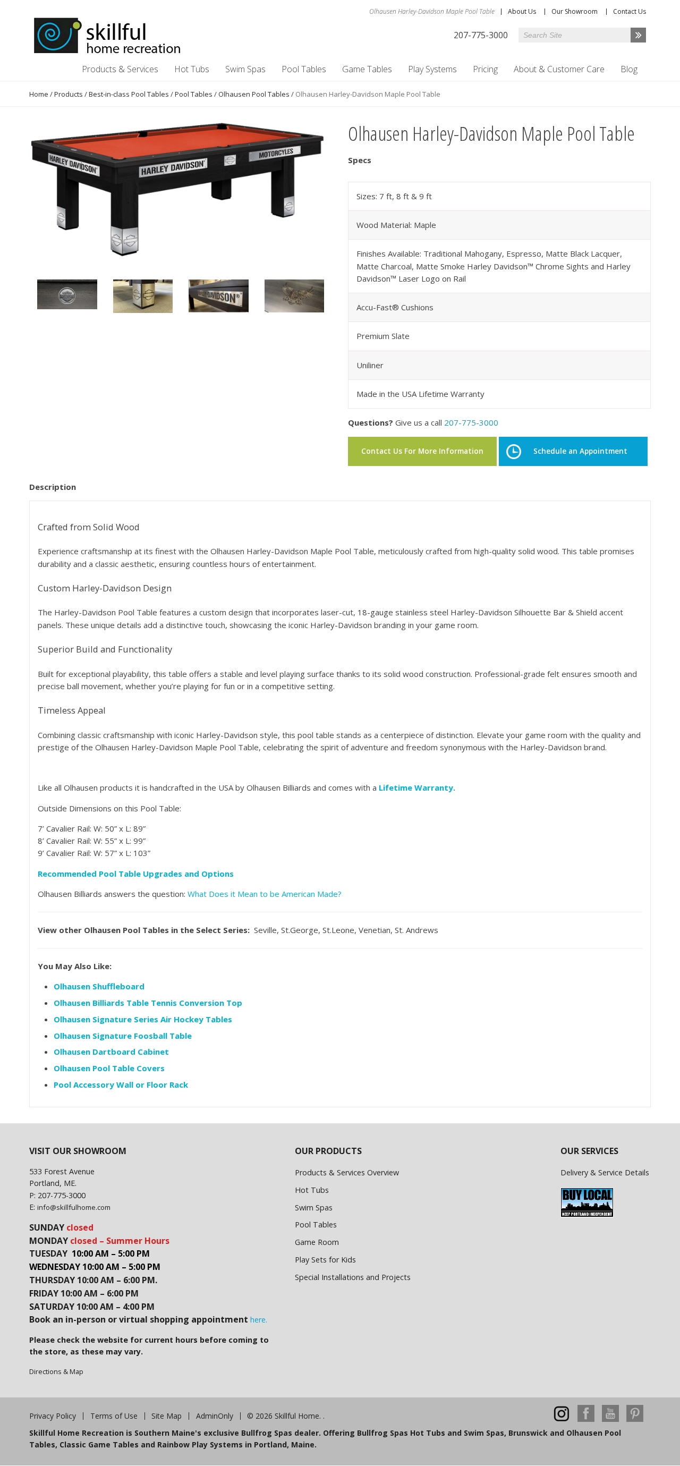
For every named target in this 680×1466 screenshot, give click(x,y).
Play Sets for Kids (325, 1260)
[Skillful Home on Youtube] (610, 1419)
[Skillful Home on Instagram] (561, 1419)
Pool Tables (304, 69)
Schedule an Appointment (580, 451)
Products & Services (120, 69)
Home (38, 94)
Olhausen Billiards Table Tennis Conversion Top (149, 1002)
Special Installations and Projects (353, 1277)
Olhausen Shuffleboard (99, 986)
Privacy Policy (52, 1416)
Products (68, 94)
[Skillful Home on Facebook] (585, 1419)
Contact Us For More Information (422, 451)
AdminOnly (214, 1416)
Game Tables (367, 69)
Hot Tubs (191, 69)
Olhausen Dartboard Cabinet (111, 1051)
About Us (522, 11)
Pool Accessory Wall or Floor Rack (121, 1084)
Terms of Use (114, 1416)
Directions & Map (56, 1371)
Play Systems (432, 69)
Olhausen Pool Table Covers (109, 1068)
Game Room (317, 1242)
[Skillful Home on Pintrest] (634, 1419)
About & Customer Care (559, 69)
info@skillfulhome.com (73, 1207)
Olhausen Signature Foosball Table (123, 1035)
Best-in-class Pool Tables (129, 94)
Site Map (166, 1416)
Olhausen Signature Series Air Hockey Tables (143, 1019)
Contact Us (629, 11)
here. (258, 1320)
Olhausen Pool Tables (254, 94)
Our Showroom (574, 11)
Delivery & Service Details (604, 1172)
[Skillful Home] (107, 36)
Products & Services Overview (347, 1172)
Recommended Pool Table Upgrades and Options (136, 873)
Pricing (485, 69)
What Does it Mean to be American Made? (265, 893)
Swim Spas (245, 69)
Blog (629, 69)
